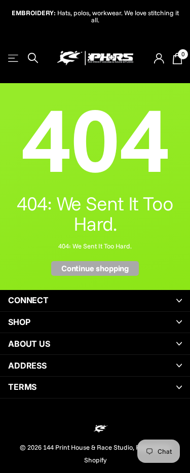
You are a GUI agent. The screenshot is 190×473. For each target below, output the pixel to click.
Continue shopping (95, 268)
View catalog (14, 58)
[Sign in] (159, 58)
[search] (33, 58)
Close (95, 300)
